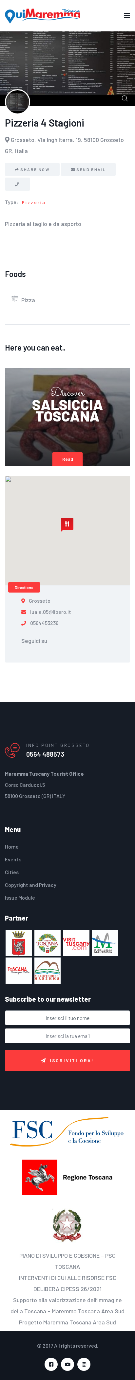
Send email (91, 169)
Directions (24, 587)
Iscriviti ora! (72, 1060)
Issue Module (20, 897)
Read (67, 459)
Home (12, 846)
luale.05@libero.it (50, 612)
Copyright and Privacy (30, 885)
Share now (35, 169)
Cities (12, 872)
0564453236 (44, 623)
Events (13, 859)
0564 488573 (45, 754)
